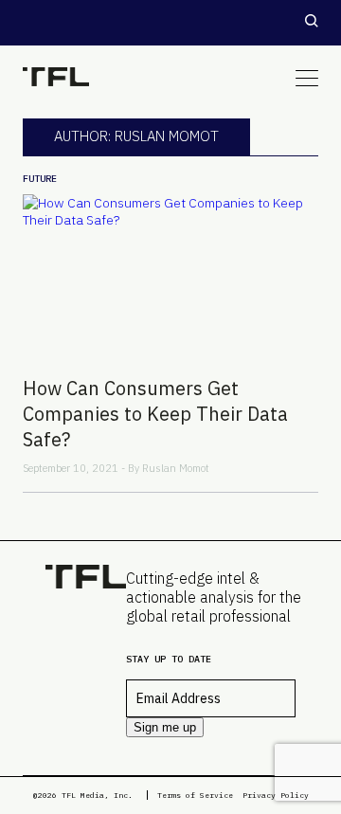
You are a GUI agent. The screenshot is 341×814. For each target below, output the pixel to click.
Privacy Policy (275, 795)
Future (40, 178)
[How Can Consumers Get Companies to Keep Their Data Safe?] (170, 277)
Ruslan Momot (175, 468)
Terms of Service (195, 795)
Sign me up (165, 727)
